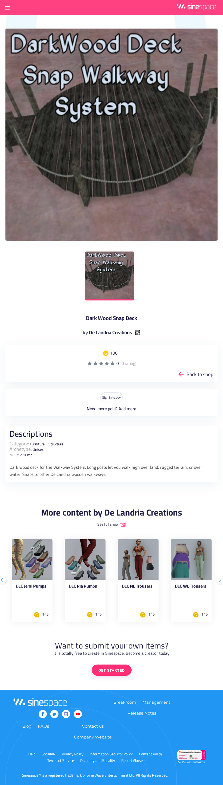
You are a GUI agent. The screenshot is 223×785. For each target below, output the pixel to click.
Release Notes (142, 713)
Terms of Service (60, 760)
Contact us (93, 726)
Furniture (37, 444)
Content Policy (150, 754)
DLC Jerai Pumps (31, 587)
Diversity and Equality (97, 760)
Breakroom (124, 702)
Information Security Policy (111, 754)
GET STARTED (111, 670)
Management (156, 702)
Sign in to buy (111, 397)
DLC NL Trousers (137, 587)
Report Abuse (132, 760)
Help (31, 754)
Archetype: (21, 449)
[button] (7, 7)
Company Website (93, 737)
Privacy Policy (72, 754)
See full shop (107, 524)
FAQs (43, 726)
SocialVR (48, 754)
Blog (27, 726)
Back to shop (200, 374)
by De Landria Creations (107, 332)
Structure (55, 444)
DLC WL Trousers (190, 587)
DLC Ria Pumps (83, 587)
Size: (14, 454)
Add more (127, 409)
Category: (19, 443)
